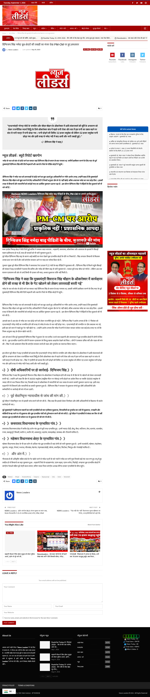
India (53, 477)
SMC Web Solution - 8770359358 (29, 693)
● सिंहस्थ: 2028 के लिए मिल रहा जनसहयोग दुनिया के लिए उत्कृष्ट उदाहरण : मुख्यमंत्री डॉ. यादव (126, 135)
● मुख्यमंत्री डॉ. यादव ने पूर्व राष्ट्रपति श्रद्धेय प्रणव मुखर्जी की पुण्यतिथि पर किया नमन (127, 166)
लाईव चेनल (80, 642)
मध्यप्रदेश (80, 647)
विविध (52, 28)
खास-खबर (93, 49)
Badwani (10, 477)
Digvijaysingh (45, 477)
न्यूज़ (34, 28)
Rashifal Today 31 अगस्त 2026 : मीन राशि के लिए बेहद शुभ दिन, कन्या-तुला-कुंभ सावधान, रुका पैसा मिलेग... (46, 38)
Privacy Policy (8, 685)
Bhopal (17, 477)
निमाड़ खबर (26, 28)
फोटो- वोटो (63, 28)
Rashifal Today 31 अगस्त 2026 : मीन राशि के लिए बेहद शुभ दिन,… (61, 667)
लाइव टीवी (34, 3)
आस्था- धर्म (73, 28)
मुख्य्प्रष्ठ (6, 28)
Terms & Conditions (26, 685)
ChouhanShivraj (26, 477)
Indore (59, 477)
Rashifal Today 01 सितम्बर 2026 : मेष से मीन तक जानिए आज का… (61, 644)
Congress (36, 477)
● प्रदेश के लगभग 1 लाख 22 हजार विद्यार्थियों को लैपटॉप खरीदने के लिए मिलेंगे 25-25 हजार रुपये (125, 149)
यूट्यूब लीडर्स (96, 28)
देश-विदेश (16, 28)
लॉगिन (51, 3)
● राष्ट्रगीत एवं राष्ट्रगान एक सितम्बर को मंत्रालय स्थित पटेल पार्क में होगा (127, 173)
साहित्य (43, 28)
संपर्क (43, 3)
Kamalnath (67, 477)
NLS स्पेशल (85, 28)
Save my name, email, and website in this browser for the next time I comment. (31, 618)
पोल (105, 28)
